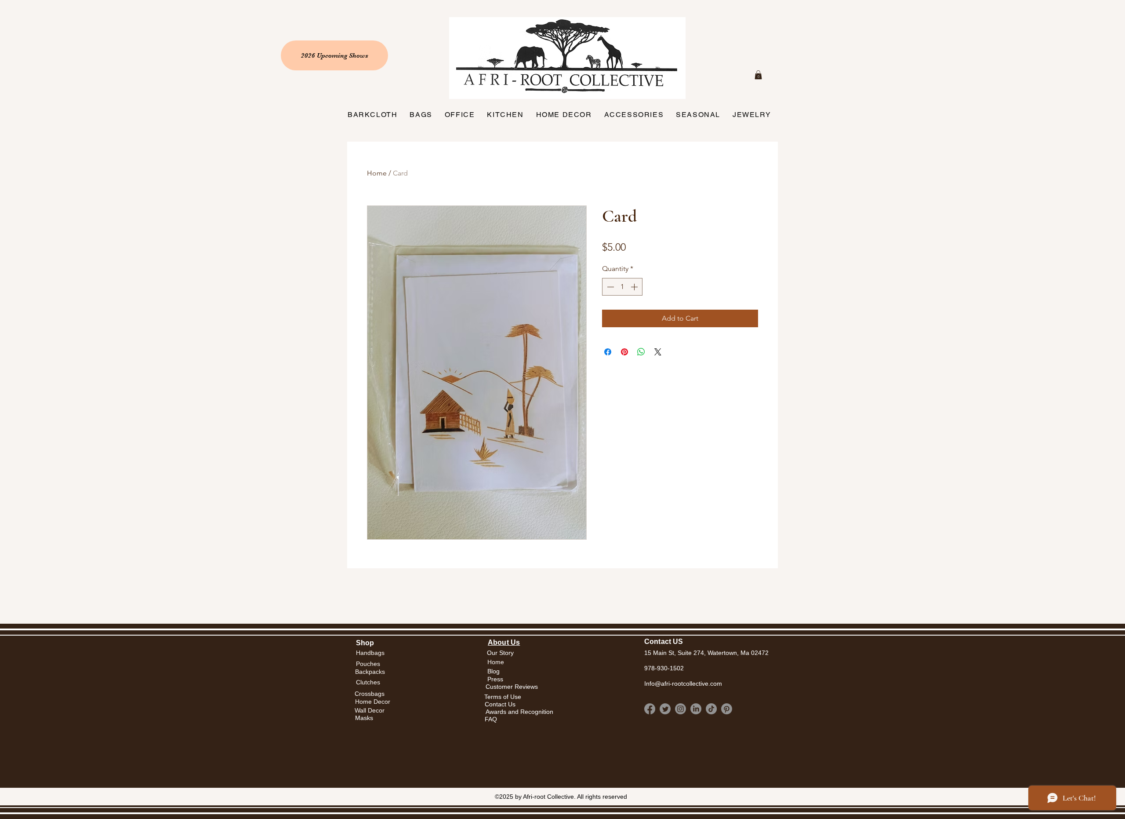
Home (377, 173)
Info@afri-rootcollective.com (683, 683)
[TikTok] (711, 708)
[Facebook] (649, 708)
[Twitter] (665, 708)
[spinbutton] (622, 286)
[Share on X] (658, 352)
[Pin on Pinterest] (624, 352)
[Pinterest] (726, 708)
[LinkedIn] (695, 708)
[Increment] (635, 286)
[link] (758, 74)
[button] (495, 662)
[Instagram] (680, 708)
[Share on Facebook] (607, 352)
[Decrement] (609, 286)
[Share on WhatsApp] (641, 352)
